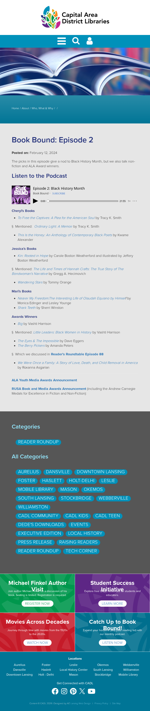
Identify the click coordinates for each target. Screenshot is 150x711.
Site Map (116, 703)
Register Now (37, 603)
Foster (26, 480)
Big (20, 324)
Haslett (52, 480)
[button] (76, 42)
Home (15, 108)
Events (79, 524)
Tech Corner (81, 551)
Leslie (108, 480)
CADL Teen (107, 516)
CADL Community (38, 516)
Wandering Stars (30, 282)
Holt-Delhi (81, 480)
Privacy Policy (101, 703)
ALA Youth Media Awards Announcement (44, 380)
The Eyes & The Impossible (38, 341)
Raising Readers (78, 542)
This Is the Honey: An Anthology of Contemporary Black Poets (65, 235)
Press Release (35, 542)
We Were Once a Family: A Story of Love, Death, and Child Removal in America (78, 363)
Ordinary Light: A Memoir (53, 226)
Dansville (58, 472)
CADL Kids (76, 516)
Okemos (93, 489)
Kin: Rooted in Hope (33, 256)
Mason (68, 489)
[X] (82, 689)
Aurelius (28, 472)
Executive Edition (39, 533)
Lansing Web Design (81, 703)
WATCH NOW (37, 642)
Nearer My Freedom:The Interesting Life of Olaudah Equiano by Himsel (71, 298)
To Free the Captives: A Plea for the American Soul (56, 218)
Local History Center (74, 670)
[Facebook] (55, 689)
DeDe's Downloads (41, 524)
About (25, 108)
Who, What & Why (42, 108)
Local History (85, 533)
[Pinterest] (73, 689)
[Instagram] (64, 689)
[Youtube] (91, 689)
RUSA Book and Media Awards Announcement (49, 389)
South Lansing (36, 498)
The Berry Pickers (31, 345)
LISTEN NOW (112, 642)
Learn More (112, 603)
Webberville (113, 498)
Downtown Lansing (101, 472)
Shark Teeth (27, 307)
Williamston (33, 507)
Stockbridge (76, 498)
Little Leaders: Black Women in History (62, 332)
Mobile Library (35, 489)
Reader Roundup (38, 442)
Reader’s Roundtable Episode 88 (77, 354)
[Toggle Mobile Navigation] (62, 41)
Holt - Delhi (46, 675)
